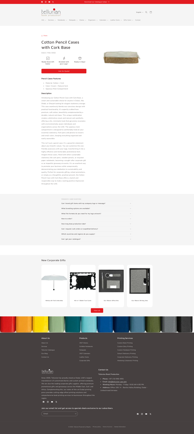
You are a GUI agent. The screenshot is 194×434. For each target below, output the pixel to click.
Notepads (82, 350)
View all (97, 311)
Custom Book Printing (125, 343)
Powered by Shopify (85, 427)
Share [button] (45, 36)
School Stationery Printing (126, 353)
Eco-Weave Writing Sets (140, 300)
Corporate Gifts (84, 361)
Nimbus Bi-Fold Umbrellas (54, 300)
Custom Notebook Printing (126, 350)
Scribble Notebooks (86, 346)
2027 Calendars (84, 353)
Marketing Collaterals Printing (127, 361)
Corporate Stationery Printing (127, 357)
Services (44, 346)
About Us (44, 343)
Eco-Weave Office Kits (111, 300)
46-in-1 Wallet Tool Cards (82, 300)
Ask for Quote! (64, 71)
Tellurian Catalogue (48, 350)
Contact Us (45, 357)
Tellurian (76, 427)
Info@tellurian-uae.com (117, 382)
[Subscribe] (75, 413)
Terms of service (107, 427)
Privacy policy (97, 427)
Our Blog (44, 353)
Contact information (119, 427)
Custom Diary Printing (125, 346)
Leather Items (84, 357)
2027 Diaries (83, 343)
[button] (43, 20)
